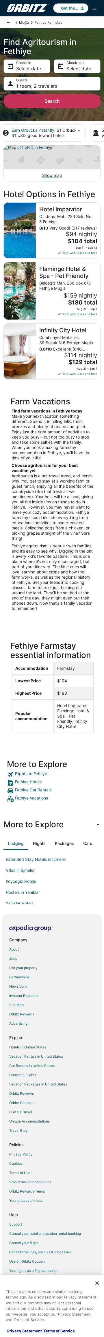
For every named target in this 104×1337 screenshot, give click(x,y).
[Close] (97, 1283)
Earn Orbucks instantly (33, 130)
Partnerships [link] (19, 977)
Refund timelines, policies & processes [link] (40, 1252)
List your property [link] (23, 968)
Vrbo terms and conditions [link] (30, 1182)
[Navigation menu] (94, 8)
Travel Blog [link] (18, 1130)
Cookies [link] (16, 1163)
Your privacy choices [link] (26, 1200)
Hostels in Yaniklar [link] (23, 892)
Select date (28, 68)
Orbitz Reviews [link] (21, 1093)
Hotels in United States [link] (27, 1047)
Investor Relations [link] (23, 995)
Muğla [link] (24, 22)
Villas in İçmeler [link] (20, 870)
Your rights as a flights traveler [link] (33, 1270)
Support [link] (15, 1224)
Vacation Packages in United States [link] (38, 1084)
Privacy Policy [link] (21, 1154)
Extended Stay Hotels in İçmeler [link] (36, 859)
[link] (52, 774)
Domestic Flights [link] (22, 1075)
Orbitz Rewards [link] (21, 1014)
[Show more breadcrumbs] (8, 22)
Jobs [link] (13, 958)
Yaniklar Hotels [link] (20, 903)
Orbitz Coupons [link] (21, 1103)
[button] (52, 824)
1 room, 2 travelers (36, 86)
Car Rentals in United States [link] (32, 1065)
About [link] (14, 949)
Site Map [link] (16, 1005)
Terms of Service (59, 1331)
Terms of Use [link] (19, 1173)
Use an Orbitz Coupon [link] (27, 1261)
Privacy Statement (24, 1331)
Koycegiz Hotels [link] (21, 881)
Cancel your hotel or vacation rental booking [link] (45, 1233)
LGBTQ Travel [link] (20, 1112)
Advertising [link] (18, 1023)
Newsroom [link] (18, 986)
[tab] (15, 843)
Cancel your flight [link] (23, 1243)
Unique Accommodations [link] (29, 1121)
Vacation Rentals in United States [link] (36, 1056)
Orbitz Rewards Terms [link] (27, 1191)
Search (52, 101)
